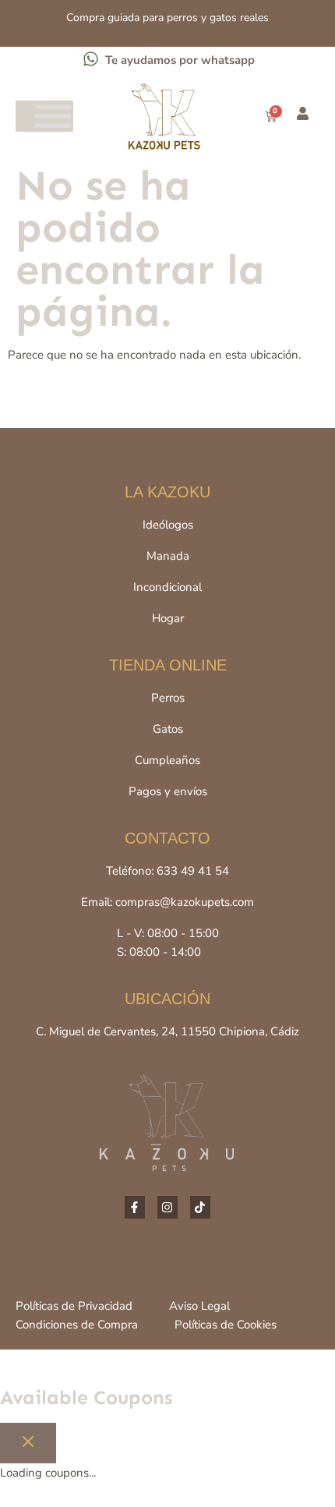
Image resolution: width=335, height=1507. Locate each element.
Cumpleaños (167, 760)
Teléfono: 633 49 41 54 (167, 871)
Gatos (168, 729)
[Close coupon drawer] (28, 1443)
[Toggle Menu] (53, 116)
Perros (168, 698)
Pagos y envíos (168, 791)
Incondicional (167, 587)
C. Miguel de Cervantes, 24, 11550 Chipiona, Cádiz (167, 1031)
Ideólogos (168, 524)
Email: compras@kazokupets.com (167, 902)
